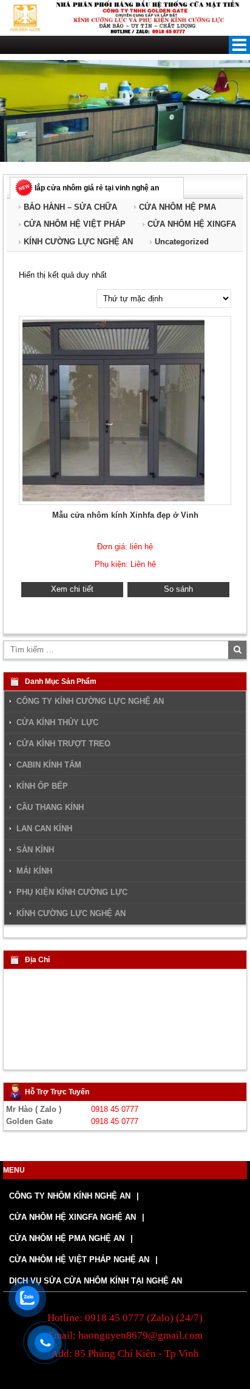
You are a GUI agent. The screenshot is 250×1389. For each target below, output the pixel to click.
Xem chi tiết (72, 589)
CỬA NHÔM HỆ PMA (177, 207)
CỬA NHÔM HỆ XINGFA (191, 224)
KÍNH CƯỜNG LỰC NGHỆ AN (78, 241)
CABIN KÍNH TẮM (48, 765)
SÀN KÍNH (35, 850)
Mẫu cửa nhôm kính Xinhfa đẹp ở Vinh (125, 515)
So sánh (178, 589)
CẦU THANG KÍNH (50, 807)
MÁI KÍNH (34, 871)
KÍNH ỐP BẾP (42, 786)
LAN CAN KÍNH (44, 829)
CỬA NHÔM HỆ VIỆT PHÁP (75, 224)
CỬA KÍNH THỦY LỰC (57, 722)
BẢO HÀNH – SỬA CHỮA (70, 207)
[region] (125, 111)
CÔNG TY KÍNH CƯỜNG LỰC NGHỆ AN (90, 701)
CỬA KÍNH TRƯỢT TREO (63, 744)
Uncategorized (182, 241)
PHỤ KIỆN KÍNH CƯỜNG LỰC (71, 892)
